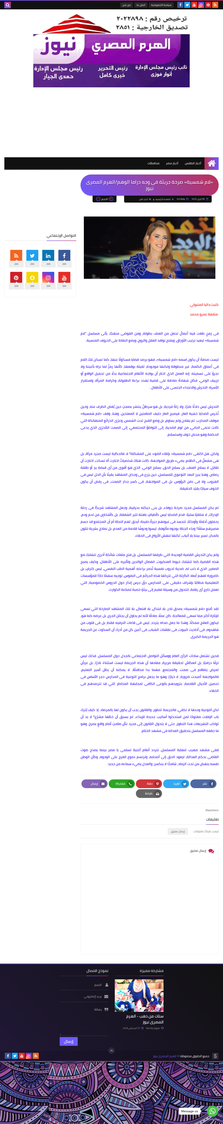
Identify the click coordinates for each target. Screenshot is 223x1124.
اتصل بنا (141, 4)
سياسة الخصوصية (161, 4)
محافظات (153, 163)
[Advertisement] (111, 122)
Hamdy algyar (153, 1028)
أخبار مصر (172, 163)
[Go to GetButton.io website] (213, 1119)
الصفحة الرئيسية (163, 199)
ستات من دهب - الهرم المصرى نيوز (145, 1019)
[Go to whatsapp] (212, 1111)
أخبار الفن (143, 199)
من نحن (126, 4)
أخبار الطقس (193, 163)
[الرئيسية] (211, 163)
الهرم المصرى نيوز (165, 1056)
